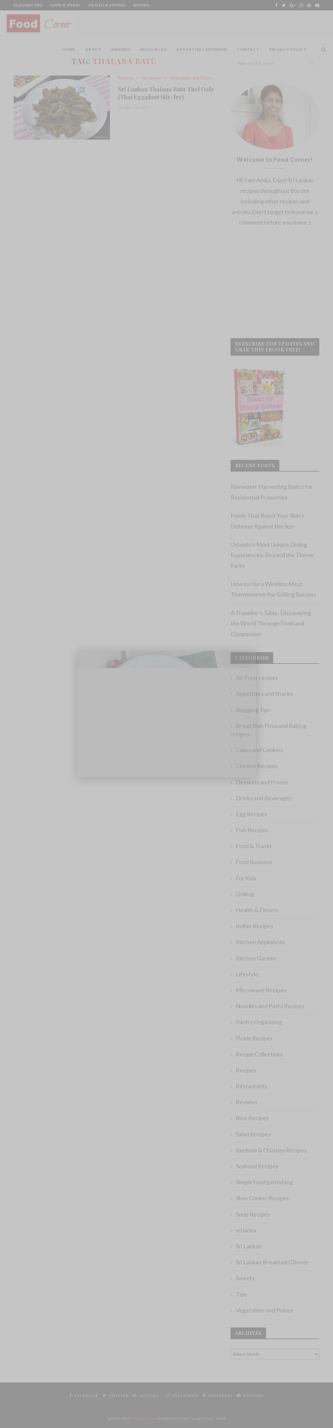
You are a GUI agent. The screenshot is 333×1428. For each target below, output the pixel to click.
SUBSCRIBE (166, 1386)
